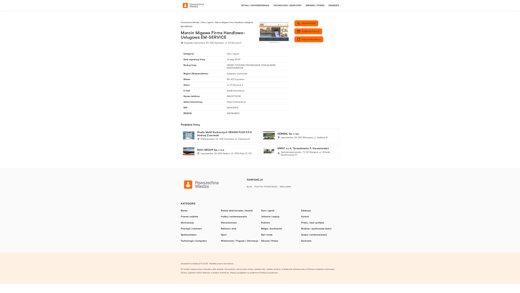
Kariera (305, 216)
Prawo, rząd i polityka (312, 222)
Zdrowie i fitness (315, 5)
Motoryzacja (187, 222)
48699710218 (234, 96)
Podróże (265, 222)
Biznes (184, 210)
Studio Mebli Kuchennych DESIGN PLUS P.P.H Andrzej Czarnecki (224, 134)
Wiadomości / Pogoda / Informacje (239, 240)
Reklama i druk (229, 228)
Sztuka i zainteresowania (255, 5)
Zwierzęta (333, 5)
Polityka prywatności (266, 186)
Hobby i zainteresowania (234, 216)
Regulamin (285, 186)
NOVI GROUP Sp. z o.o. (211, 149)
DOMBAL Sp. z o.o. (288, 133)
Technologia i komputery (287, 5)
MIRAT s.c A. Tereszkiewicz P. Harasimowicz (303, 148)
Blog (249, 186)
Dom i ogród (233, 53)
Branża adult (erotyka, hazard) (237, 210)
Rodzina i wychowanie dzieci (316, 228)
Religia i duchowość (271, 228)
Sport (224, 234)
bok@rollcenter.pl (236, 90)
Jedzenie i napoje (270, 216)
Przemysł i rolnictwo (191, 228)
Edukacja (306, 210)
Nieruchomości (229, 222)
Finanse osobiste (189, 216)
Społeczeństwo (189, 234)
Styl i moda (267, 234)
